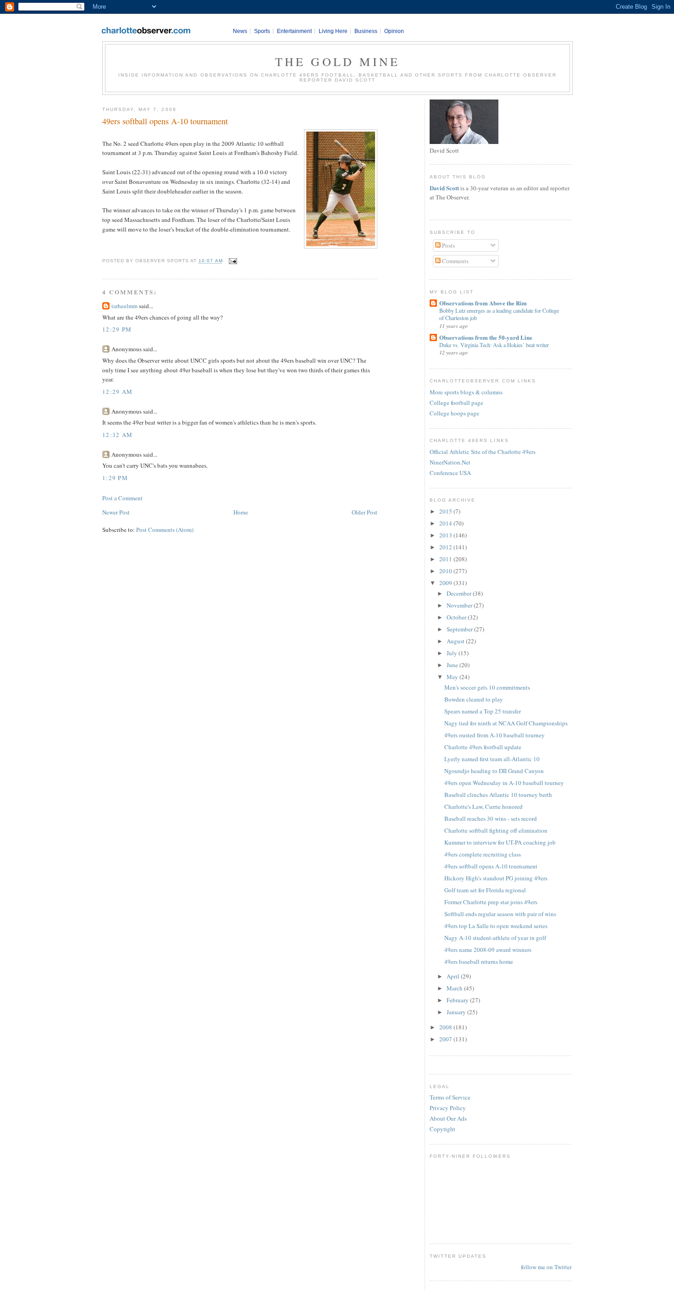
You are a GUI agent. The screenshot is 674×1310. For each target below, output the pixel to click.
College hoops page (454, 413)
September (460, 629)
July (453, 653)
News (240, 31)
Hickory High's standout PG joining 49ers (495, 878)
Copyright (442, 1129)
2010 (446, 571)
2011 (446, 559)
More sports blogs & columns (466, 392)
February (458, 1000)
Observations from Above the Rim (483, 302)
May (453, 677)
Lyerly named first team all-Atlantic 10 (492, 759)
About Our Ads (448, 1118)
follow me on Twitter (546, 1267)
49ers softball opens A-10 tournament (165, 121)
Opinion (394, 31)
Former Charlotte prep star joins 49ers (490, 902)
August (456, 641)
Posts (448, 245)
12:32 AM (117, 435)
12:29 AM (117, 391)
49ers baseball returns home (478, 961)
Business (365, 31)
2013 (446, 535)
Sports (262, 31)
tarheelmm (124, 306)
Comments (455, 261)
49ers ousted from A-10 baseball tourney (494, 735)
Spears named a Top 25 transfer (482, 711)
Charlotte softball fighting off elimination (495, 830)
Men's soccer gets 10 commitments (487, 687)
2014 (446, 523)
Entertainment (294, 31)
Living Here (333, 31)
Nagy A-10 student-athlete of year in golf (495, 938)
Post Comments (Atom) (164, 529)
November (460, 605)
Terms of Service (450, 1097)
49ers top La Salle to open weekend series (495, 926)
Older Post (364, 512)
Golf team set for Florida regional (485, 890)
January (457, 1012)
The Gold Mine (337, 61)
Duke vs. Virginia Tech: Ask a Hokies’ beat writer (494, 344)
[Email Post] (232, 261)
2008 (446, 1027)
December (460, 593)
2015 (446, 511)
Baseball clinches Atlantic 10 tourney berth (498, 794)
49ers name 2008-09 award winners (487, 949)
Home (240, 512)
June (453, 665)
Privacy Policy (448, 1108)
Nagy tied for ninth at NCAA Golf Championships (506, 723)
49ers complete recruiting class (482, 854)
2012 (446, 547)
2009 (446, 583)
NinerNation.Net (450, 462)
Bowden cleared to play (473, 699)
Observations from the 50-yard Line (485, 337)
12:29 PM (117, 329)
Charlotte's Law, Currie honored (483, 806)
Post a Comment (122, 498)
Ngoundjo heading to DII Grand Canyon (494, 771)
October (457, 617)
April (454, 976)
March (455, 988)
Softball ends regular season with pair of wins (500, 914)
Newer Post (116, 512)
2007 (446, 1039)
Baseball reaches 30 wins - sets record (490, 818)
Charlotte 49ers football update (482, 747)
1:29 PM (115, 478)
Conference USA (450, 473)
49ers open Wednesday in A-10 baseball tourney (504, 783)
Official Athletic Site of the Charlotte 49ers (483, 452)
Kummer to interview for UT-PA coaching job (500, 842)
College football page (456, 402)
